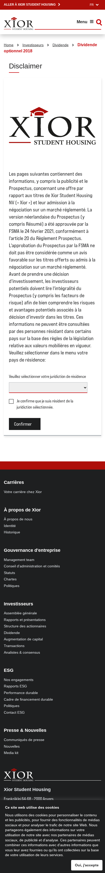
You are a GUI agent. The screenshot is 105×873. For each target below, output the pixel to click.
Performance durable (21, 693)
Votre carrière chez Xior (23, 492)
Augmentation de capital (23, 639)
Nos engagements (18, 680)
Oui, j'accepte (87, 865)
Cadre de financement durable (28, 699)
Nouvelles (12, 746)
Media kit (11, 753)
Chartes (10, 579)
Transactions (14, 646)
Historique (12, 532)
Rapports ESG (15, 686)
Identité (10, 526)
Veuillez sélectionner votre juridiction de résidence (47, 376)
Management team (19, 560)
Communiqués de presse (24, 740)
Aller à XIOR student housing (30, 4)
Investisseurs (33, 45)
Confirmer (23, 424)
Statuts (9, 573)
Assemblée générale (20, 613)
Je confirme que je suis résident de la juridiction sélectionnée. (45, 404)
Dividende (60, 45)
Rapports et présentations (25, 620)
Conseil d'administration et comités (32, 566)
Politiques (11, 586)
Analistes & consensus (22, 652)
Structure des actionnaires (25, 626)
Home (9, 45)
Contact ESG (14, 712)
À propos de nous (18, 519)
